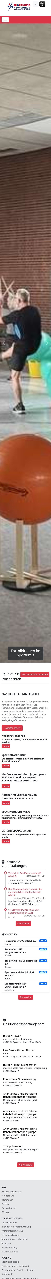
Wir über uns (8, 1195)
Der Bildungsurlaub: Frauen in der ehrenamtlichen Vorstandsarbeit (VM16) (25, 892)
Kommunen (7, 1199)
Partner (5, 1204)
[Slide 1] (21, 659)
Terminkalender (9, 1222)
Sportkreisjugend (10, 1261)
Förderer (6, 1212)
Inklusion (6, 1243)
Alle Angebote (25, 1164)
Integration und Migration (15, 1239)
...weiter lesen (12, 728)
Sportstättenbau (10, 1251)
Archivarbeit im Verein (13, 1230)
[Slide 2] (25, 659)
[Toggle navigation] (5, 19)
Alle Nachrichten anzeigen (35, 674)
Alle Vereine (25, 997)
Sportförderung (9, 1247)
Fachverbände (9, 1208)
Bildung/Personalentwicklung (16, 1226)
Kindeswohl (7, 1274)
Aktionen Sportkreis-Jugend (15, 1266)
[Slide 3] (30, 659)
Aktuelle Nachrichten (12, 1191)
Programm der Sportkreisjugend (18, 1270)
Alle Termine (23, 923)
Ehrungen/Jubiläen (11, 1235)
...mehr (6, 746)
